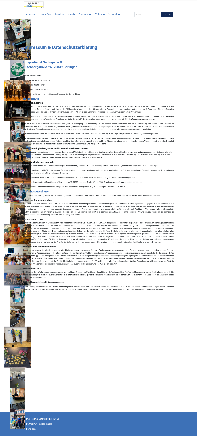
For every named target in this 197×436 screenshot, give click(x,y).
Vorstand (113, 14)
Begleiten (59, 14)
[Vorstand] (118, 14)
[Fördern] (103, 14)
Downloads (31, 429)
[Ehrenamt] (89, 14)
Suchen (168, 14)
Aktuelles (30, 14)
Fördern (98, 14)
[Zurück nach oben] (193, 431)
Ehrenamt (83, 14)
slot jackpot (28, 52)
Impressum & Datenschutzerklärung (42, 419)
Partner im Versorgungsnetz (39, 424)
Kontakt (71, 14)
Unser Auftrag (45, 14)
